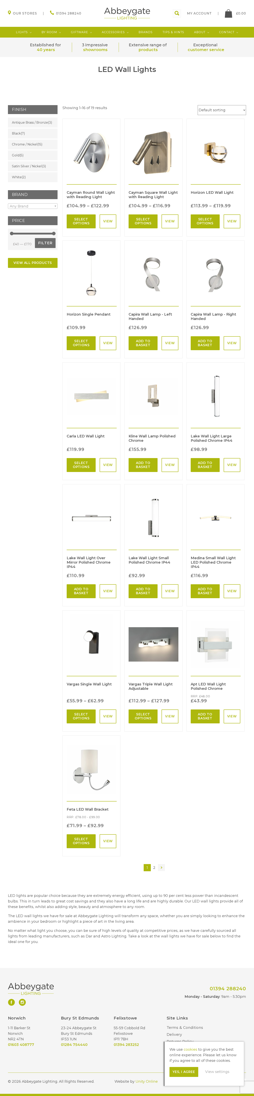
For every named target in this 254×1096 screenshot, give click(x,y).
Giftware (79, 32)
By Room (49, 32)
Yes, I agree (184, 1072)
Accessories (113, 32)
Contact (226, 32)
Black (16, 133)
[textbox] (32, 206)
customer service (206, 49)
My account (199, 13)
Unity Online (147, 1081)
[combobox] (33, 206)
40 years (46, 49)
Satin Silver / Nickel (27, 166)
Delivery (174, 1034)
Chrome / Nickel (24, 144)
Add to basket (143, 343)
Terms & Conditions (185, 1027)
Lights (22, 32)
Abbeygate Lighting (127, 13)
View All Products (32, 263)
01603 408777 (21, 1045)
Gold (16, 155)
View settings (217, 1072)
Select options (81, 221)
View (108, 221)
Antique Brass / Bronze (30, 122)
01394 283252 (126, 1045)
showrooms (95, 49)
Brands (146, 32)
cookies (190, 1049)
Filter (45, 243)
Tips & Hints (173, 32)
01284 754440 (74, 1045)
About (199, 32)
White (17, 177)
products (148, 49)
